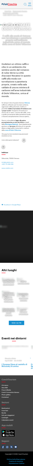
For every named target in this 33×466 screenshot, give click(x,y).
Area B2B (5, 387)
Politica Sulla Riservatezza (16, 459)
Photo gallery (6, 394)
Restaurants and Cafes (10, 13)
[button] (25, 4)
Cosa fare (5, 410)
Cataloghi (5, 417)
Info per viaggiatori (8, 415)
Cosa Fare (8, 11)
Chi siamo (5, 385)
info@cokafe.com (7, 162)
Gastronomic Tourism (20, 11)
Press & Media (6, 390)
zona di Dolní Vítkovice (13, 130)
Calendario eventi (7, 420)
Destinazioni (6, 408)
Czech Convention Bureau (10, 392)
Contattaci (5, 397)
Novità (4, 413)
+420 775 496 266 (7, 164)
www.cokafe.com (7, 168)
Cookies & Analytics (16, 461)
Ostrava (27, 103)
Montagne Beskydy (11, 124)
